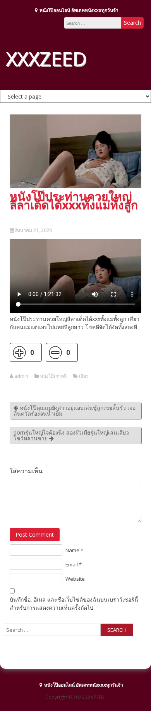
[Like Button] (19, 352)
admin (21, 376)
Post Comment (34, 534)
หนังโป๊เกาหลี (53, 376)
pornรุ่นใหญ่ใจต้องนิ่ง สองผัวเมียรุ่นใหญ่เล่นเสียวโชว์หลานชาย (71, 435)
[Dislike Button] (55, 352)
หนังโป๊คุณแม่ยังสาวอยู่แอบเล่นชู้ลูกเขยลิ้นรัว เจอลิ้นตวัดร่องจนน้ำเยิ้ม (75, 410)
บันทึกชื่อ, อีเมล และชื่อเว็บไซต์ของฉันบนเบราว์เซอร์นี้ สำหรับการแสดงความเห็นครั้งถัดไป (74, 603)
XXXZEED (46, 58)
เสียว (84, 376)
